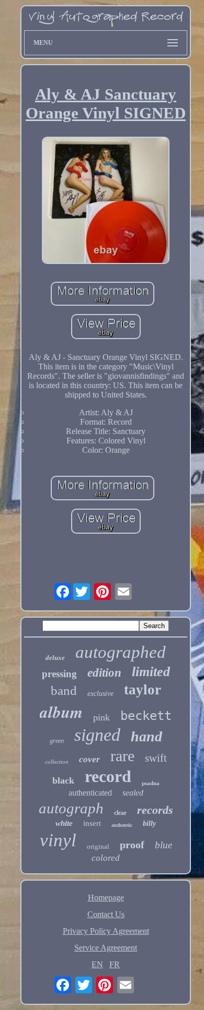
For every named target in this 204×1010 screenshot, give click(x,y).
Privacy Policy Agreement (106, 931)
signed (97, 734)
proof (132, 844)
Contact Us (105, 914)
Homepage (106, 897)
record (108, 776)
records (155, 809)
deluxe (55, 658)
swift (156, 758)
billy (149, 823)
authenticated (90, 792)
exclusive (100, 694)
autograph (71, 808)
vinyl (58, 840)
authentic (121, 825)
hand (146, 736)
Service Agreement (105, 947)
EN (97, 964)
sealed (132, 792)
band (64, 690)
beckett (146, 715)
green (57, 740)
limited (151, 671)
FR (114, 964)
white (64, 823)
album (61, 711)
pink (101, 717)
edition (104, 672)
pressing (59, 673)
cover (89, 759)
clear (120, 812)
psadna (151, 783)
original (98, 846)
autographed (120, 652)
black (63, 780)
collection (57, 762)
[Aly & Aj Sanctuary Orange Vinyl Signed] (105, 201)
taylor (142, 690)
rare (122, 755)
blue (163, 844)
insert (92, 823)
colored (106, 858)
